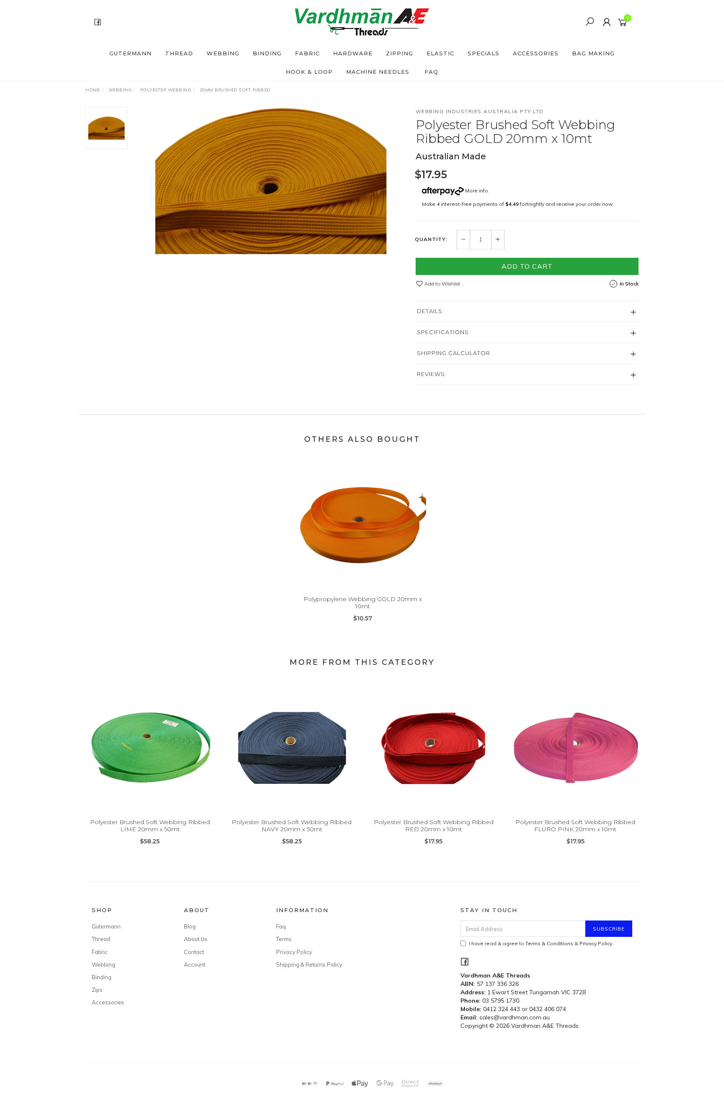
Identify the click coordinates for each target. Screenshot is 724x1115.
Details (429, 311)
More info (476, 190)
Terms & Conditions (549, 943)
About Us (195, 939)
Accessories (536, 53)
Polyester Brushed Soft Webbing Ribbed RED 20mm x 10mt (434, 825)
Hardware (352, 53)
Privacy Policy (294, 952)
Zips (97, 989)
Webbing (223, 53)
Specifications (443, 332)
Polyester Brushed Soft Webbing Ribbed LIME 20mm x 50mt (150, 825)
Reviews (431, 374)
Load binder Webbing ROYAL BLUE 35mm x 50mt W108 (68, 1080)
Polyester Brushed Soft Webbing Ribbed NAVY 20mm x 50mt (292, 825)
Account (194, 964)
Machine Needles (377, 71)
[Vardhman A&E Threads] (361, 21)
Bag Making (593, 53)
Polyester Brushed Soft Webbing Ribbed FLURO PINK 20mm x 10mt (575, 825)
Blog (190, 926)
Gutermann (130, 53)
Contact (194, 952)
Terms (284, 939)
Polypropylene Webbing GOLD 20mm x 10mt (362, 602)
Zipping (399, 53)
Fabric (307, 53)
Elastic (440, 53)
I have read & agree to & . (541, 943)
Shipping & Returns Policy (309, 964)
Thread (179, 53)
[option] (271, 180)
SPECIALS (483, 53)
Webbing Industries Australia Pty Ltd (480, 111)
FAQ (431, 71)
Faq (281, 926)
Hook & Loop (309, 71)
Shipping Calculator (453, 353)
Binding (267, 53)
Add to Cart (527, 266)
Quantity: (431, 239)
